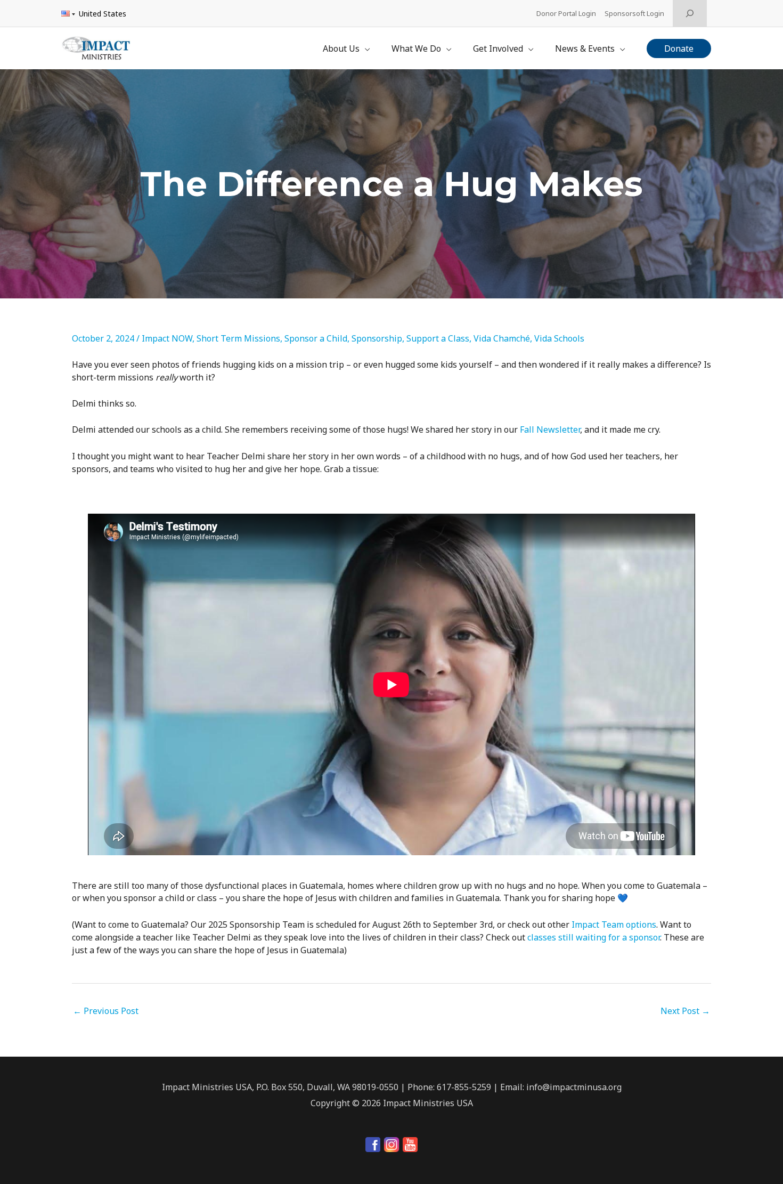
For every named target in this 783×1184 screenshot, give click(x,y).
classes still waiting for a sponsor (593, 937)
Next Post (685, 1011)
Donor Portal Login (566, 13)
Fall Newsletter (550, 429)
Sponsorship (377, 338)
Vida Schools (559, 338)
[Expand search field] (690, 13)
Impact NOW (167, 338)
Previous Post (105, 1011)
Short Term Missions (238, 338)
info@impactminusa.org (574, 1087)
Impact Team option (612, 924)
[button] (679, 48)
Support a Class (437, 338)
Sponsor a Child (315, 338)
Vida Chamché (502, 338)
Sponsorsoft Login (634, 13)
